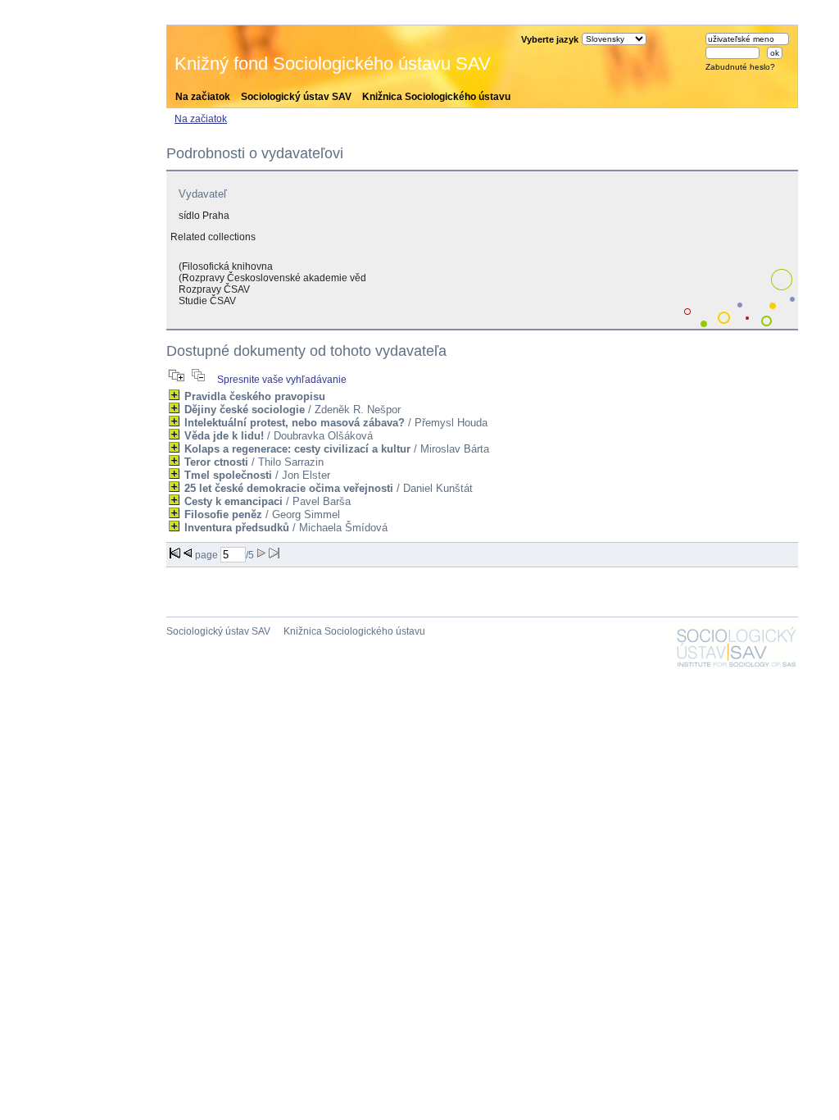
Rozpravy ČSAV (214, 289)
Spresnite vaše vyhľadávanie (282, 379)
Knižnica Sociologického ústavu (436, 96)
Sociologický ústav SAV (296, 96)
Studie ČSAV (207, 301)
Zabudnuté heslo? (740, 66)
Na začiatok (202, 96)
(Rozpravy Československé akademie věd (272, 278)
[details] (174, 394)
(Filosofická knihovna (226, 266)
